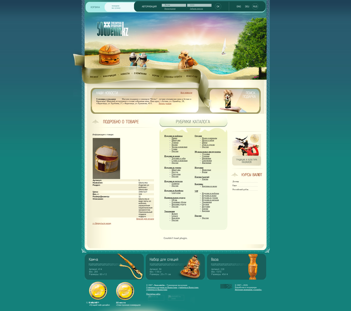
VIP (196, 191)
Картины (199, 184)
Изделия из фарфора (173, 190)
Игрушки (199, 167)
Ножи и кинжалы (209, 138)
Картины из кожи (209, 186)
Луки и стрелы (208, 144)
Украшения (169, 211)
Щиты (204, 142)
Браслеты (176, 218)
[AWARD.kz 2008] (176, 300)
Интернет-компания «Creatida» (248, 289)
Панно (174, 138)
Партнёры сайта (153, 294)
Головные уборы (179, 202)
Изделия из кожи (172, 156)
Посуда (175, 172)
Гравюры (175, 183)
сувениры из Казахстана (156, 289)
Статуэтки (176, 174)
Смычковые (207, 160)
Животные (206, 170)
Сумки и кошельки (180, 160)
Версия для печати (145, 219)
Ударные (206, 156)
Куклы (204, 172)
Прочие (175, 151)
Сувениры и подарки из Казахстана (161, 287)
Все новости (186, 93)
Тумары (175, 142)
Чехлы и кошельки (179, 147)
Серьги (175, 216)
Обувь (174, 200)
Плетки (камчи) (202, 177)
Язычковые (206, 163)
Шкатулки (176, 140)
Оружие (198, 136)
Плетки (205, 179)
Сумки (174, 149)
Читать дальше (165, 103)
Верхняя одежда (179, 204)
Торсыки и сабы (179, 158)
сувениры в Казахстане (188, 287)
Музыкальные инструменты (208, 152)
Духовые (206, 154)
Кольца (175, 213)
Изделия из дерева (172, 167)
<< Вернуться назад (102, 223)
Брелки (175, 144)
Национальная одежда (174, 198)
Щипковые (206, 158)
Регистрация (170, 8)
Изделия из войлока (173, 136)
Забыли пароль (196, 8)
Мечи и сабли (208, 140)
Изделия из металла (173, 181)
